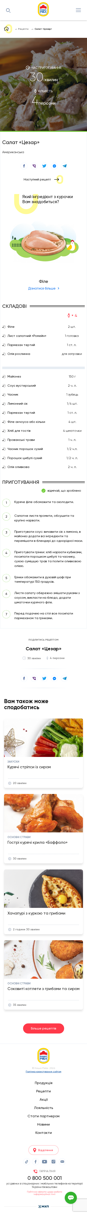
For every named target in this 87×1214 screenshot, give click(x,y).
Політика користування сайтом (43, 1071)
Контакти (43, 1132)
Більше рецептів (43, 1028)
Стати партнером (43, 1116)
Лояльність (43, 1108)
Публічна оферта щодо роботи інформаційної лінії (44, 1193)
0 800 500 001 (45, 1178)
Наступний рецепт (37, 179)
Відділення (45, 1150)
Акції (44, 1099)
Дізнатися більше (42, 288)
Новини (43, 1124)
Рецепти (43, 1091)
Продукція (43, 1083)
